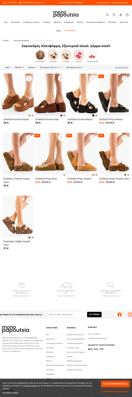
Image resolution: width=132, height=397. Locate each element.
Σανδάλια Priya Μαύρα (111, 119)
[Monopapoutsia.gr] (66, 14)
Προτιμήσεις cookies (10, 392)
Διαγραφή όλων (121, 67)
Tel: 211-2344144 (94, 334)
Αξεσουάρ (124, 22)
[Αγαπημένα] (114, 14)
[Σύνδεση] (120, 14)
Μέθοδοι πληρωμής (74, 361)
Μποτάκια (112, 22)
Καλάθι (70, 356)
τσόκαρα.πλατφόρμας (92, 61)
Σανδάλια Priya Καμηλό (79, 178)
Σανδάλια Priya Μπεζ (46, 178)
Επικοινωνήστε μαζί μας (120, 3)
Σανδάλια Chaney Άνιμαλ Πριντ (16, 180)
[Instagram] (130, 314)
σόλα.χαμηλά (66, 61)
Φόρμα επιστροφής (74, 369)
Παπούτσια (15, 22)
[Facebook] (120, 314)
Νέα (5, 22)
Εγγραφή (94, 314)
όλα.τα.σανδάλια (40, 61)
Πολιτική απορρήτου (75, 343)
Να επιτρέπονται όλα (115, 383)
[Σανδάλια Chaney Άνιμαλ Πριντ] (18, 154)
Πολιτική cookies (31, 385)
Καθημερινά (69, 22)
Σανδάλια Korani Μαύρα (79, 119)
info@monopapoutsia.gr (97, 338)
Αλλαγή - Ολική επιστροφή (77, 365)
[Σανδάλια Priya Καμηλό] (82, 154)
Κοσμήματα (50, 374)
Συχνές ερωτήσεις (103, 3)
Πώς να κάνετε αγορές (76, 352)
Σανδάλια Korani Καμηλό (16, 119)
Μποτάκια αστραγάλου (96, 22)
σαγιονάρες (79, 61)
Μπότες (80, 22)
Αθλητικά (57, 22)
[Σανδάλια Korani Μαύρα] (82, 94)
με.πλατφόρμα (53, 61)
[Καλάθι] (127, 14)
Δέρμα (58, 30)
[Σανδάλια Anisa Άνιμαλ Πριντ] (114, 154)
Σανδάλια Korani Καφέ (47, 119)
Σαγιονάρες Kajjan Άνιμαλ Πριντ (16, 243)
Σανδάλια (46, 22)
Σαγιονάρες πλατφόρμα (21, 40)
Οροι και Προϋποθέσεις (76, 339)
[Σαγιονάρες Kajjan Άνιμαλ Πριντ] (18, 217)
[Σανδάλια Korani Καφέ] (50, 94)
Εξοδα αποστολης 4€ (75, 334)
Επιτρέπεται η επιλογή (115, 391)
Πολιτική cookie (73, 348)
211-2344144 (12, 2)
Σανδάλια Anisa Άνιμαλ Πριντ (114, 178)
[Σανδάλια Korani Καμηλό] (18, 94)
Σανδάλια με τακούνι (31, 22)
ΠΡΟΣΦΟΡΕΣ (70, 30)
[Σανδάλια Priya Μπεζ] (50, 154)
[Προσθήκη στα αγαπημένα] (29, 78)
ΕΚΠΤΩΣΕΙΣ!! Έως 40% (70, 2)
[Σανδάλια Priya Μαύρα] (114, 94)
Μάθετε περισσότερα (21, 295)
